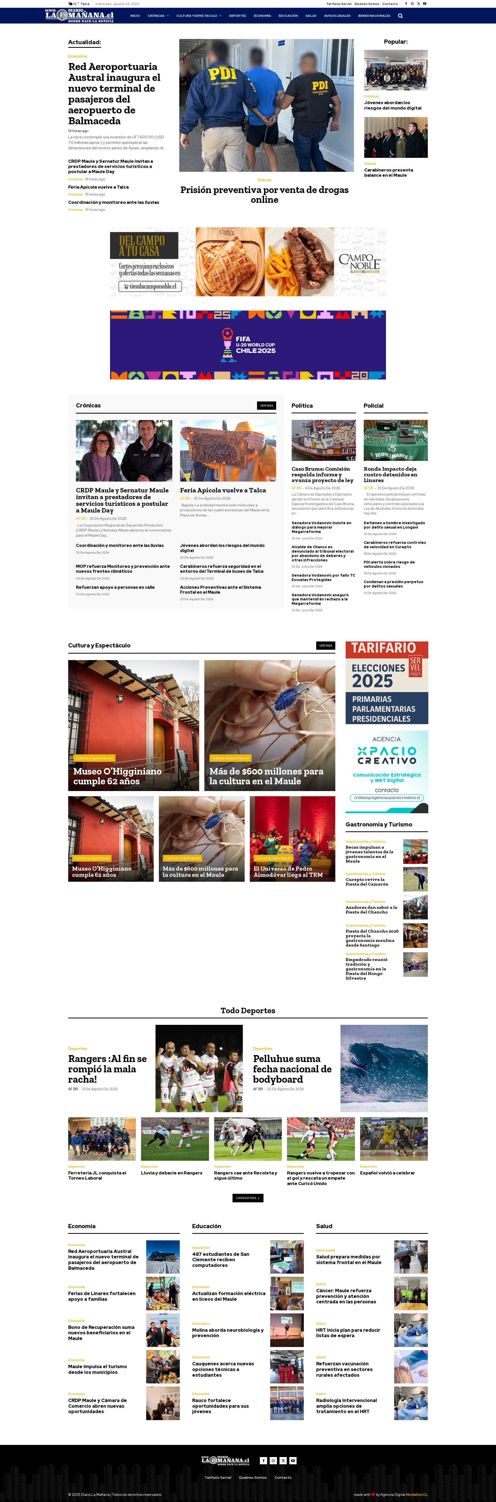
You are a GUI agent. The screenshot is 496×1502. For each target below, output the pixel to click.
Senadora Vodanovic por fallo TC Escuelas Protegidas (323, 577)
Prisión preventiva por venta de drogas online (265, 194)
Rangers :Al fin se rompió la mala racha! (107, 1068)
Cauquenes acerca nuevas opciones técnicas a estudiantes (223, 1369)
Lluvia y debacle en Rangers (172, 1173)
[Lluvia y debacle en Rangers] (175, 1139)
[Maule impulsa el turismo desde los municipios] (163, 1367)
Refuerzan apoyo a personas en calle (115, 587)
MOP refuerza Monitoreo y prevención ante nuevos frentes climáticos (123, 569)
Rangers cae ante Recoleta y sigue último (245, 1175)
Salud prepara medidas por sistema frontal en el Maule (349, 1259)
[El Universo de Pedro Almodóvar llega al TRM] (292, 839)
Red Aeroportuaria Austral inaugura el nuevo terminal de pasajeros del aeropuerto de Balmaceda (114, 93)
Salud (321, 1284)
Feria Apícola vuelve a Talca (98, 187)
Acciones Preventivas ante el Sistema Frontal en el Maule (220, 590)
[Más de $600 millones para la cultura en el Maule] (269, 725)
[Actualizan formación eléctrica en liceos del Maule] (287, 1293)
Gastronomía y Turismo (365, 841)
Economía (77, 56)
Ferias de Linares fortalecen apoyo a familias (102, 1296)
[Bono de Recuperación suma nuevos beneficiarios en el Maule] (163, 1330)
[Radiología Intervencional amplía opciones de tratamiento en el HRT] (411, 1403)
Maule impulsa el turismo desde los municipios (97, 1369)
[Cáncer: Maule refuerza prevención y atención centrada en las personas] (411, 1293)
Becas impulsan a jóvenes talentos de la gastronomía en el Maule (369, 854)
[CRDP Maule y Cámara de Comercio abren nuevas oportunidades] (163, 1403)
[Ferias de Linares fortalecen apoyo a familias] (163, 1293)
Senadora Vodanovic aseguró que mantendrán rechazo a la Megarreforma (320, 599)
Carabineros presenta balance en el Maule (388, 172)
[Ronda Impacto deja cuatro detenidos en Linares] (396, 440)
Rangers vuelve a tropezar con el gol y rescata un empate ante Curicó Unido (321, 1178)
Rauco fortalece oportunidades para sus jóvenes (220, 1405)
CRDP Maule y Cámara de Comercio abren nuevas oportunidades (97, 1405)
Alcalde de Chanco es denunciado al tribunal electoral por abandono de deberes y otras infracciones (323, 553)
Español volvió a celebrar (387, 1173)
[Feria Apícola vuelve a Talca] (228, 451)
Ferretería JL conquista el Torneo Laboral (97, 1175)
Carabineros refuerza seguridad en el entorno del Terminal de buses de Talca (222, 569)
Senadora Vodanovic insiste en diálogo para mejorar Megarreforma (321, 527)
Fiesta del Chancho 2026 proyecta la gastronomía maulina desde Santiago (372, 938)
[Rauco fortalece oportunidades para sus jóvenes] (287, 1403)
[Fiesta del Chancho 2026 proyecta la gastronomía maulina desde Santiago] (415, 935)
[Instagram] (412, 4)
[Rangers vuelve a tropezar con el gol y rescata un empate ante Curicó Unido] (321, 1139)
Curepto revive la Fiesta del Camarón (367, 882)
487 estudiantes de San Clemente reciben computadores (220, 1259)
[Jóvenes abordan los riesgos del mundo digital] (396, 70)
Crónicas (75, 179)
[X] (418, 4)
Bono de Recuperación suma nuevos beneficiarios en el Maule (101, 1332)
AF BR (81, 518)
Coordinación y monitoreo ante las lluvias (113, 202)
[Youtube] (425, 4)
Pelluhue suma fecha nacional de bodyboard (292, 1068)
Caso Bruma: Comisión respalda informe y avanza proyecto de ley (323, 474)
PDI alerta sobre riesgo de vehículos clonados (389, 564)
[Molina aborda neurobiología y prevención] (287, 1330)
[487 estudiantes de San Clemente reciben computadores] (287, 1257)
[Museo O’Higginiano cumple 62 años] (133, 725)
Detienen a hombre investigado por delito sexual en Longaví (394, 525)
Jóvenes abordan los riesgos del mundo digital (393, 105)
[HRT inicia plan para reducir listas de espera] (411, 1330)
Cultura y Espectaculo (94, 758)
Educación (201, 1247)
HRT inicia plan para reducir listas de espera (348, 1333)
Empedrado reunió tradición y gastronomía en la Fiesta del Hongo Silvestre (367, 969)
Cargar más (246, 1198)
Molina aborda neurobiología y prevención (228, 1333)
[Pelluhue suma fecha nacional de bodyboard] (384, 1068)
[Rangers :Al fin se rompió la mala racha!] (199, 1068)
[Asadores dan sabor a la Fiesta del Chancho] (415, 907)
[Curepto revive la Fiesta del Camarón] (415, 879)
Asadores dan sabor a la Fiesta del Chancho (371, 909)
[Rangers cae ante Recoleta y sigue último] (248, 1139)
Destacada (325, 1250)
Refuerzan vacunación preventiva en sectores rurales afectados (344, 1369)
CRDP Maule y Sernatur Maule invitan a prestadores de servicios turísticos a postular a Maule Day (110, 166)
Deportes (77, 1049)
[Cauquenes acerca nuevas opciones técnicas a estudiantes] (287, 1367)
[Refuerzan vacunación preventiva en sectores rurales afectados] (411, 1367)
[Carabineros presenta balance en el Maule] (396, 137)
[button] (400, 16)
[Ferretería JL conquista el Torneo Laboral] (102, 1139)
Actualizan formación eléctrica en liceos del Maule (229, 1296)
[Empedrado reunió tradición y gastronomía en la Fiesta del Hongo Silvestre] (415, 964)
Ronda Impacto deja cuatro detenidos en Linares (390, 474)
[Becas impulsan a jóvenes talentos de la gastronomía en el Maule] (415, 851)
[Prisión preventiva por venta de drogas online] (266, 105)
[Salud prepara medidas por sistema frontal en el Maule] (411, 1257)
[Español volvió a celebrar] (394, 1139)
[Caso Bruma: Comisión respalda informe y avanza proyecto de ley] (324, 440)
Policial (264, 180)
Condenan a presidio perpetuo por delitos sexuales (393, 584)
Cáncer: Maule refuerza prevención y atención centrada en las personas (346, 1296)
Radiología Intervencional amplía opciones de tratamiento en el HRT (346, 1405)
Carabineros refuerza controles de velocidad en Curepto (395, 544)
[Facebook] (406, 4)
